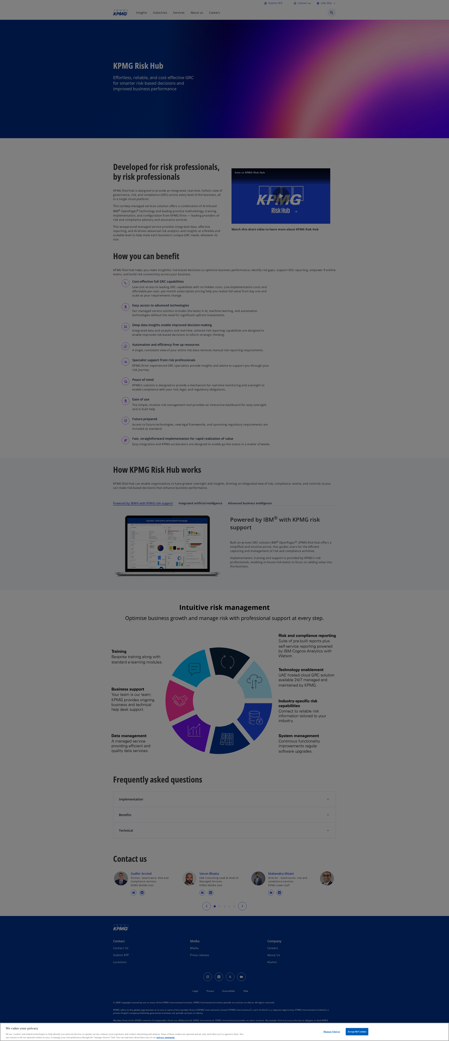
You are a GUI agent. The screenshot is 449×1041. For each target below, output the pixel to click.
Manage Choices (331, 1031)
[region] (224, 1032)
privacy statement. (166, 1037)
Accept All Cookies (357, 1031)
